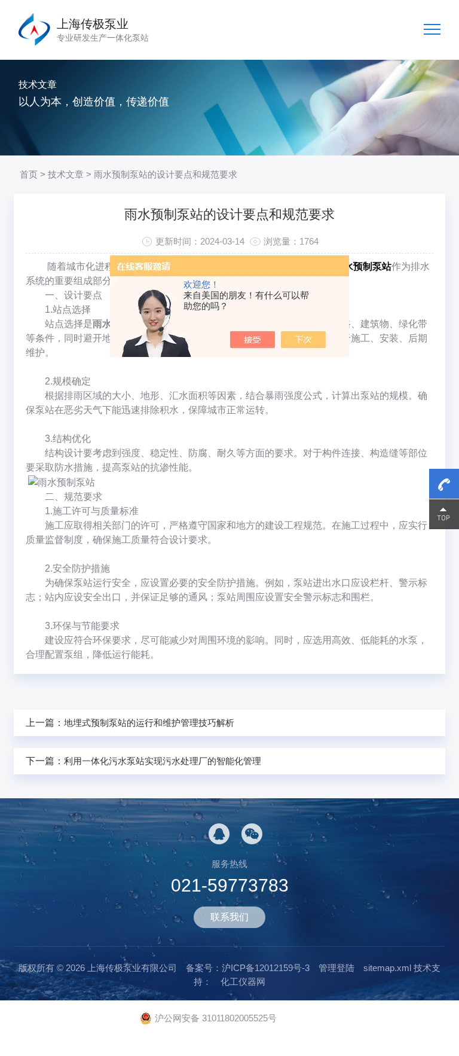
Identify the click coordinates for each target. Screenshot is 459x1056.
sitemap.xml (387, 968)
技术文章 (66, 174)
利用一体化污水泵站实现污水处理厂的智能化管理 (162, 761)
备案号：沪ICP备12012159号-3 (248, 968)
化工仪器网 (243, 981)
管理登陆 (336, 968)
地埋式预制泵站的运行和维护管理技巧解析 (149, 723)
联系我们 (229, 917)
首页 (29, 174)
